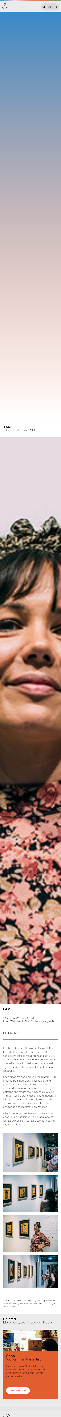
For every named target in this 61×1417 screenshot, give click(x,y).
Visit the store (17, 1391)
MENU (52, 6)
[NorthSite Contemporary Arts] (5, 8)
